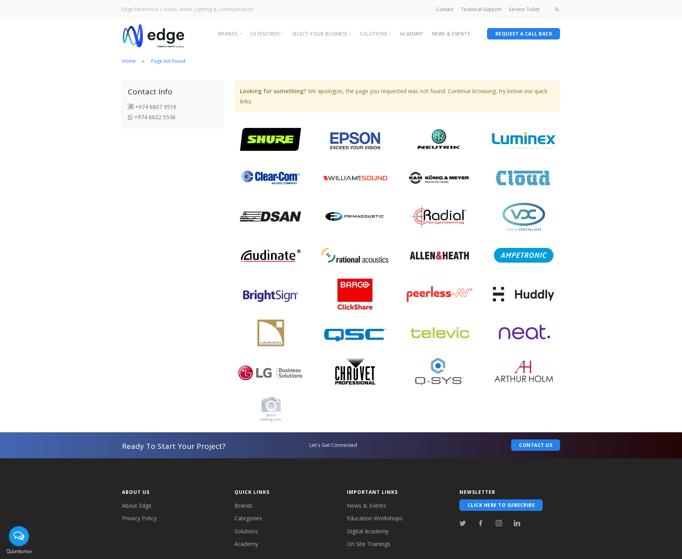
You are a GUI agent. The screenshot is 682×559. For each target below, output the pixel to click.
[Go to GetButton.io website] (19, 551)
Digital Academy (367, 531)
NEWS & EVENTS (451, 33)
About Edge (137, 505)
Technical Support (481, 9)
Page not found (168, 61)
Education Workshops (375, 518)
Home (129, 61)
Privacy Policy (139, 518)
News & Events (366, 505)
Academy (411, 33)
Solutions (246, 531)
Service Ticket (524, 9)
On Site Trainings (368, 544)
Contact (444, 9)
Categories (248, 518)
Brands (243, 505)
